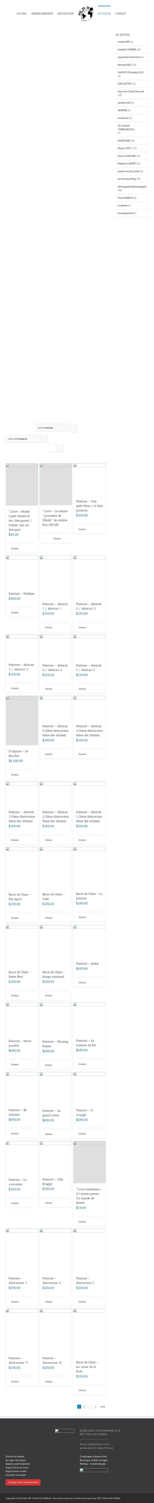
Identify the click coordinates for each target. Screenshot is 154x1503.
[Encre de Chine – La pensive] (89, 867)
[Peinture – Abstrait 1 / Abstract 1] (56, 577)
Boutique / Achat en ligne (93, 1460)
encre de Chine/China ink (131, 91)
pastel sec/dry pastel (129, 171)
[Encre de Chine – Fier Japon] (22, 868)
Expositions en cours (17, 1467)
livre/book (123, 118)
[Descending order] (73, 428)
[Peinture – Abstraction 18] (56, 1330)
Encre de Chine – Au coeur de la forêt (87, 1366)
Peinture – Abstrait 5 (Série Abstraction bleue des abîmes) (55, 730)
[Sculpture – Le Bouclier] (22, 720)
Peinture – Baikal (87, 963)
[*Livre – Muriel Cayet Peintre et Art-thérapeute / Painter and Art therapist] (22, 484)
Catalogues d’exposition (93, 1456)
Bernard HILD (124, 64)
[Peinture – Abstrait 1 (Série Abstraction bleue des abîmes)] (89, 794)
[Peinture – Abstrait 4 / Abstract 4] (56, 646)
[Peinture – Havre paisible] (22, 1019)
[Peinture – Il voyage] (89, 1088)
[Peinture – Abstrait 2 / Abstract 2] (89, 577)
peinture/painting (127, 178)
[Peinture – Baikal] (89, 941)
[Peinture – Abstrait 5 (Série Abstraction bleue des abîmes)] (56, 708)
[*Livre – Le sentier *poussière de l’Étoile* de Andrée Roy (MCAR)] (56, 484)
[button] (132, 14)
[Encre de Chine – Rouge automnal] (56, 945)
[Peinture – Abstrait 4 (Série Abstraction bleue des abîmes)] (89, 708)
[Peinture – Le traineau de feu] (89, 1019)
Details (15, 548)
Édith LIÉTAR (124, 83)
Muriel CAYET (125, 148)
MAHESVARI (124, 140)
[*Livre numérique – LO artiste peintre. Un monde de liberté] (89, 1162)
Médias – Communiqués (93, 1463)
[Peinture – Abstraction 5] (89, 1250)
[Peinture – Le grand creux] (56, 1088)
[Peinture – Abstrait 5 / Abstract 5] (89, 646)
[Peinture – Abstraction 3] (22, 1250)
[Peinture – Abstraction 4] (56, 1250)
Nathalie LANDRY (127, 163)
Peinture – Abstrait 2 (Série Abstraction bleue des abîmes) (55, 816)
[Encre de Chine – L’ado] (56, 868)
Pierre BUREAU (125, 198)
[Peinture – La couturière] (22, 1157)
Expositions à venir (16, 1471)
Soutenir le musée (16, 1475)
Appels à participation (18, 1463)
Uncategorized (125, 213)
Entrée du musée (15, 1456)
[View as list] (60, 448)
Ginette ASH (124, 102)
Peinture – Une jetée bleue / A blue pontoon (89, 505)
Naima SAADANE (127, 156)
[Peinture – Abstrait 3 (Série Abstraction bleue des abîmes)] (22, 794)
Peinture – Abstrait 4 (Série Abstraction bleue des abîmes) (89, 730)
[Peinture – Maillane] (22, 572)
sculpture (123, 205)
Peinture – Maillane (21, 593)
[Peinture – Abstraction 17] (22, 1330)
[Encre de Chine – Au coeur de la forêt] (89, 1332)
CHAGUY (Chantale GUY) (130, 72)
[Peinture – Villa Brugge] (56, 1157)
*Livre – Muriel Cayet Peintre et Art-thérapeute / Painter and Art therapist (20, 520)
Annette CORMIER (127, 49)
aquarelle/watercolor (129, 57)
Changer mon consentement (23, 1482)
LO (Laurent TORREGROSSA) (126, 127)
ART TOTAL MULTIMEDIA (108, 1498)
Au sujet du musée (16, 1460)
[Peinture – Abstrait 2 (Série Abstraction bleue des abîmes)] (56, 794)
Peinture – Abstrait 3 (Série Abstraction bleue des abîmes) (22, 816)
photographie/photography (132, 186)
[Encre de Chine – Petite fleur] (22, 945)
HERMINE (122, 110)
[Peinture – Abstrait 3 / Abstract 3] (22, 646)
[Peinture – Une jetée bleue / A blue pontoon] (89, 479)
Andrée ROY (124, 41)
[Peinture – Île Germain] (22, 1088)
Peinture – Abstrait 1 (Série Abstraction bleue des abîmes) (89, 816)
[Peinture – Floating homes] (56, 1019)
